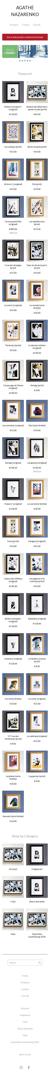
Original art (25, 1015)
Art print (25, 1008)
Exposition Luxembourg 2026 (25, 1042)
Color (25, 1021)
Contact (26, 24)
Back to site (25, 1054)
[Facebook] (28, 1067)
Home (25, 975)
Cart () (36, 24)
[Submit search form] (39, 962)
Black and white (25, 1028)
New (25, 1035)
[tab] (20, 60)
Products (14, 24)
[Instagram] (21, 1067)
